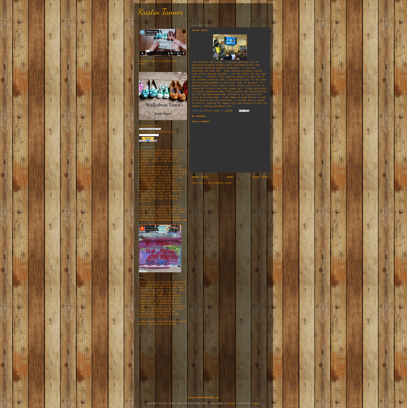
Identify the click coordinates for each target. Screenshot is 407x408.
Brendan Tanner (170, 61)
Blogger (255, 403)
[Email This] (240, 111)
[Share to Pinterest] (248, 111)
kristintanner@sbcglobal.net (203, 397)
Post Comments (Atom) (219, 183)
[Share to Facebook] (246, 111)
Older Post (260, 177)
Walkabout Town (147, 61)
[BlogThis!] (242, 111)
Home (230, 177)
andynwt (232, 403)
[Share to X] (244, 111)
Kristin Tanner (160, 12)
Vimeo (142, 64)
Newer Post (200, 177)
